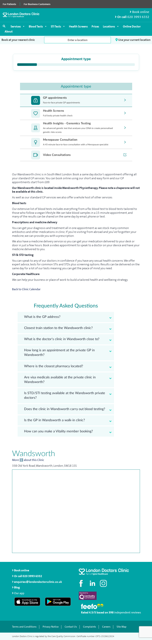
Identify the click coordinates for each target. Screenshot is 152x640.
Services (16, 26)
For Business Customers (37, 4)
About (9, 31)
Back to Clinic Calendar (26, 289)
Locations (109, 26)
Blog (17, 587)
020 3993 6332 (138, 17)
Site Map (121, 626)
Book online (140, 12)
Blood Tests (36, 26)
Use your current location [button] (134, 40)
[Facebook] (81, 583)
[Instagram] (103, 583)
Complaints (89, 626)
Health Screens (78, 26)
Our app (19, 593)
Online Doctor (132, 26)
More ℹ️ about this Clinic (28, 460)
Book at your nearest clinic (18, 40)
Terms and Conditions (24, 626)
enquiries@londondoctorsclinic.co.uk (38, 582)
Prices (95, 26)
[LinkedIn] (92, 583)
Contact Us (71, 626)
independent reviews (127, 612)
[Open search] (4, 26)
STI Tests (56, 26)
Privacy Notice (51, 626)
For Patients (9, 4)
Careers (106, 626)
